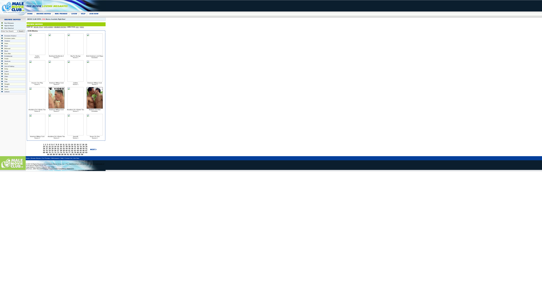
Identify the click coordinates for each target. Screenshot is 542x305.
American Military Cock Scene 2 (56, 110)
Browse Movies (36, 158)
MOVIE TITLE (38, 27)
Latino (7, 71)
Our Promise (46, 158)
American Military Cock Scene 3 (94, 83)
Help (62, 158)
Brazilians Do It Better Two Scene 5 (75, 110)
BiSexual (7, 48)
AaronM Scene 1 (75, 137)
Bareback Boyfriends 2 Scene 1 (56, 56)
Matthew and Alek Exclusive (94, 110)
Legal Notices (30, 167)
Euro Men (8, 53)
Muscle (7, 74)
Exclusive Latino (10, 38)
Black (6, 51)
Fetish (6, 58)
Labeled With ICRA (48, 167)
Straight (7, 84)
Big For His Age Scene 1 (76, 56)
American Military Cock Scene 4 (56, 83)
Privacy (38, 167)
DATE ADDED (48, 27)
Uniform (7, 91)
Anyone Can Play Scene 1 (37, 83)
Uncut (6, 89)
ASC (77, 27)
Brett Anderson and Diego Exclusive (94, 56)
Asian (6, 43)
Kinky (6, 69)
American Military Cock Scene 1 (37, 137)
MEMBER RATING (60, 27)
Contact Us (68, 158)
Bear (6, 46)
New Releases (9, 23)
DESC (82, 27)
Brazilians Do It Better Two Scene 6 (37, 110)
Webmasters (55, 158)
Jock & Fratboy (9, 66)
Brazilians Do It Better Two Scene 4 (56, 137)
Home (28, 158)
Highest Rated (9, 25)
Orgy (6, 79)
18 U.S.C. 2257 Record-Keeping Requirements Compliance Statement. (50, 169)
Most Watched (9, 28)
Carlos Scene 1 (37, 56)
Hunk (6, 64)
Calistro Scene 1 (75, 83)
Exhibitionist (8, 56)
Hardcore (7, 61)
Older (6, 76)
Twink (6, 86)
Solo (6, 81)
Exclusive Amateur (10, 36)
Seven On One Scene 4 (95, 137)
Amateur (7, 41)
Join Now (76, 158)
